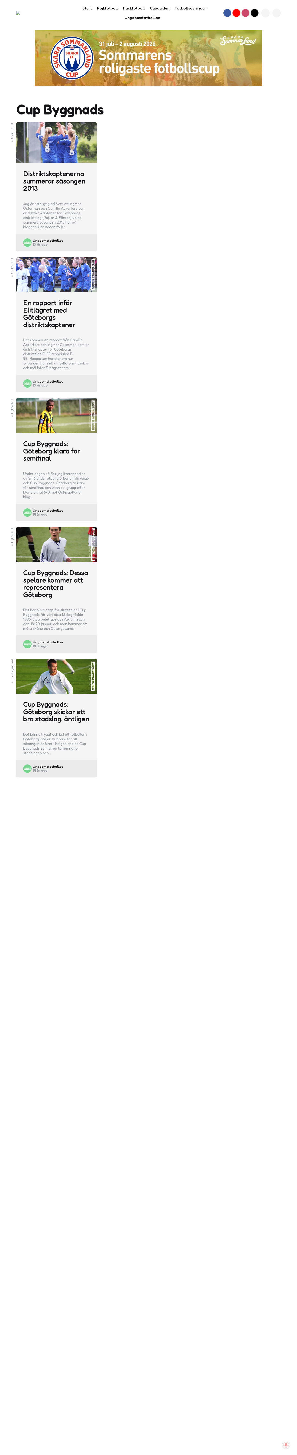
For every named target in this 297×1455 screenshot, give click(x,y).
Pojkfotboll (12, 406)
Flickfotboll (12, 131)
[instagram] (245, 13)
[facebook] (227, 13)
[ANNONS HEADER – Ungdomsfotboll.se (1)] (148, 58)
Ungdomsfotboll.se (48, 240)
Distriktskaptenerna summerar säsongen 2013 (54, 181)
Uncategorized (12, 670)
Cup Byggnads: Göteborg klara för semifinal (51, 451)
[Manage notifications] (286, 1445)
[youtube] (236, 13)
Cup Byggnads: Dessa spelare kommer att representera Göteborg (55, 583)
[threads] (254, 13)
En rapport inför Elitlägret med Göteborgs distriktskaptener (49, 313)
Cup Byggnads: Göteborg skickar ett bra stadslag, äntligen (56, 712)
